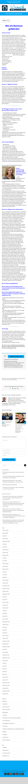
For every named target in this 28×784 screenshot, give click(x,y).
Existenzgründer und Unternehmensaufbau (12, 717)
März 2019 (5, 632)
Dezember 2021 (6, 585)
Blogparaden (5, 712)
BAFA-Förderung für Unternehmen (10, 484)
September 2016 (6, 691)
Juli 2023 (4, 558)
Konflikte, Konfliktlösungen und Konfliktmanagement (13, 728)
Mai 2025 (5, 535)
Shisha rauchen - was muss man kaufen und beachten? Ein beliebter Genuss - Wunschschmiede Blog (13, 510)
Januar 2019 (5, 638)
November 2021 (6, 588)
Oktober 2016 (5, 688)
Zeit (4, 46)
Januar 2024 (5, 552)
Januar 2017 (5, 679)
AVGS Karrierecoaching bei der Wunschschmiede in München (7, 422)
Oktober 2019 (5, 624)
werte (21, 231)
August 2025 (5, 533)
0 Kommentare (14, 379)
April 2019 (5, 630)
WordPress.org (6, 755)
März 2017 (5, 674)
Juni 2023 (5, 560)
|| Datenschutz (22, 771)
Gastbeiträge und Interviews (8, 723)
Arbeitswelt (5, 704)
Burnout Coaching (10, 339)
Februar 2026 (5, 530)
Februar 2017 (5, 677)
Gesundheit (9, 379)
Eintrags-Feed (6, 750)
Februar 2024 (5, 549)
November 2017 (6, 655)
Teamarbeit (9, 119)
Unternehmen (5, 737)
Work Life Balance (6, 740)
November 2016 (6, 685)
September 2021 (6, 594)
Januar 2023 (5, 566)
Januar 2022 (5, 583)
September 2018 (6, 646)
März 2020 (5, 616)
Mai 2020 (5, 613)
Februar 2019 (5, 635)
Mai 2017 (5, 668)
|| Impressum (17, 771)
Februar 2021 (5, 602)
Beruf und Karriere (6, 709)
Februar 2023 (5, 563)
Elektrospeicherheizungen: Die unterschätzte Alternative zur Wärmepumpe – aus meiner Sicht (20, 427)
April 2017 (5, 671)
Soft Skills (5, 734)
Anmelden (5, 747)
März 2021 (5, 599)
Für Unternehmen (6, 720)
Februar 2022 (5, 580)
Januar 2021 (5, 605)
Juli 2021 (4, 596)
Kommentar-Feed (6, 753)
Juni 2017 (5, 666)
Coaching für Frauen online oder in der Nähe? (12, 496)
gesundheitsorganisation (9, 198)
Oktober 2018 (5, 643)
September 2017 (6, 657)
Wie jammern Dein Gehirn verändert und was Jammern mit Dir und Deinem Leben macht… (13, 505)
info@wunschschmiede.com (14, 2)
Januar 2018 (5, 652)
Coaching (5, 715)
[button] (3, 423)
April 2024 (5, 547)
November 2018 (6, 641)
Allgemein (21, 378)
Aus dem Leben (6, 706)
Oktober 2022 (5, 569)
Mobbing (4, 125)
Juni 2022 (5, 574)
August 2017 (5, 660)
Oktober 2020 (5, 607)
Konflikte (18, 119)
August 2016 (5, 693)
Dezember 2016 (6, 682)
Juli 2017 (4, 663)
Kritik (8, 148)
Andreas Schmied (6, 378)
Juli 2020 (4, 610)
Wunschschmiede (8, 345)
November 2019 (6, 621)
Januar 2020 (5, 619)
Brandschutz (8, 511)
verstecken (7, 20)
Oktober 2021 (5, 591)
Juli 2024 (4, 544)
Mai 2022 (5, 577)
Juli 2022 (4, 571)
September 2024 (6, 541)
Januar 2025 (5, 538)
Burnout (18, 25)
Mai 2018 (5, 649)
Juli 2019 (4, 627)
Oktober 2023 (5, 555)
